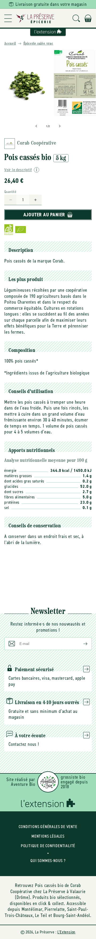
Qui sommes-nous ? (48, 860)
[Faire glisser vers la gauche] (36, 126)
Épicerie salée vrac (38, 44)
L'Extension (66, 932)
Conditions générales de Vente (48, 826)
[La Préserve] (35, 18)
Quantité (10, 191)
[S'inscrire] (81, 643)
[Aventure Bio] (48, 781)
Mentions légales (48, 836)
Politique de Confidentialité (48, 845)
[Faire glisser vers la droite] (60, 126)
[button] (8, 18)
